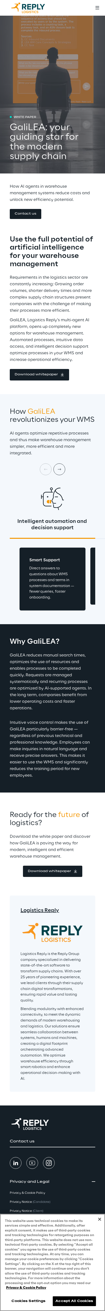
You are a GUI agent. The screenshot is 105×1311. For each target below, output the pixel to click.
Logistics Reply (40, 910)
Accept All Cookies (74, 1301)
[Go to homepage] (33, 8)
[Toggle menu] (97, 8)
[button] (25, 214)
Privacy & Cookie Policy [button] (27, 1193)
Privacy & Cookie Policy (26, 1288)
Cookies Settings (28, 1301)
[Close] (99, 1219)
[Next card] (59, 469)
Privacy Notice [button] (30, 1202)
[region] (52, 1262)
